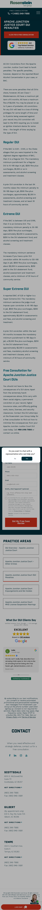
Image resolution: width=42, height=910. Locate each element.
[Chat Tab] (21, 455)
